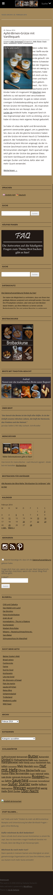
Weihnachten (7, 788)
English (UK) (10, 195)
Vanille (19, 43)
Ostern (43, 771)
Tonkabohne (12, 43)
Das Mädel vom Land (11, 608)
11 (9, 518)
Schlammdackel (9, 693)
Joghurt (32, 763)
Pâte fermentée (19, 773)
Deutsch (22, 195)
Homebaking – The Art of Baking (16, 621)
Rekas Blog (7, 690)
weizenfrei (33, 788)
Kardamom (41, 762)
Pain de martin (9, 683)
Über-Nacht (30, 791)
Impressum (4, 879)
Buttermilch (44, 756)
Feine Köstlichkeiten (11, 614)
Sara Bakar (7, 635)
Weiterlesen (10, 170)
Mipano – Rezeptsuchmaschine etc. (17, 631)
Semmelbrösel (43, 781)
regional (39, 773)
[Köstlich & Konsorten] (11, 801)
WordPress (28, 886)
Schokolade (33, 781)
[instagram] (4, 549)
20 (24, 521)
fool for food (8, 670)
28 (31, 525)
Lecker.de (8, 112)
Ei (12, 759)
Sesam (4, 784)
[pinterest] (12, 549)
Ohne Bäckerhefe (29, 770)
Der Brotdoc (8, 611)
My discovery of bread (12, 680)
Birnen (39, 41)
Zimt (10, 791)
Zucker (17, 791)
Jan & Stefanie (13, 890)
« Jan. (4, 527)
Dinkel (6, 759)
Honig (26, 762)
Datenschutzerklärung (42, 560)
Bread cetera (8, 659)
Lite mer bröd (8, 676)
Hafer (36, 760)
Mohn (36, 766)
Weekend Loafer (10, 700)
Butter (33, 756)
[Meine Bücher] (17, 458)
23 (45, 521)
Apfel (12, 41)
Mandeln (28, 766)
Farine (5, 666)
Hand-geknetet (9, 762)
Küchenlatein (8, 625)
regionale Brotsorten (21, 777)
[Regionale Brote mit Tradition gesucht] (26, 397)
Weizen (19, 787)
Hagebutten (43, 760)
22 (38, 521)
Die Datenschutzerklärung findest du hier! (18, 293)
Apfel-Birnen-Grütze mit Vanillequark (19, 35)
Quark (44, 41)
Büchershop (21, 465)
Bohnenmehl (22, 756)
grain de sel (7, 618)
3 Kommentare (28, 43)
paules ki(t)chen (9, 687)
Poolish (5, 773)
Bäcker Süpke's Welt (11, 656)
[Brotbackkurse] (17, 360)
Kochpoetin (8, 673)
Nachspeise (18, 41)
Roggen (38, 776)
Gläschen (36, 92)
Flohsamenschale (23, 759)
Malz (20, 766)
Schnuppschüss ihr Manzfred (15, 638)
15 (38, 518)
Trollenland (7, 697)
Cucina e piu (8, 663)
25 (9, 525)
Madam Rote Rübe (11, 628)
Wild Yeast (7, 704)
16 (45, 518)
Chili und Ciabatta (10, 604)
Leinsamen (12, 766)
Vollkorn (43, 784)
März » (11, 527)
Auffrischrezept (8, 756)
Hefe (21, 762)
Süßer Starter (19, 783)
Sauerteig (20, 780)
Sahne (6, 43)
